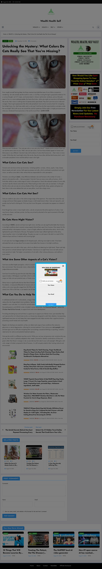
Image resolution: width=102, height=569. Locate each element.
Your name (51, 285)
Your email (51, 294)
